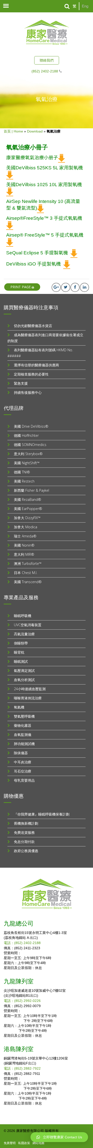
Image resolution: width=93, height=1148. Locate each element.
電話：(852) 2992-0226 (22, 1001)
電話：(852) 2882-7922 (22, 1068)
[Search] (67, 6)
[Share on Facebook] (75, 287)
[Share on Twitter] (65, 287)
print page (21, 287)
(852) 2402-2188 (44, 71)
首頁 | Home (13, 131)
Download (35, 131)
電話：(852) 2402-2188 (22, 943)
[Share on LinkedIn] (84, 287)
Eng (85, 6)
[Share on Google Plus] (56, 287)
